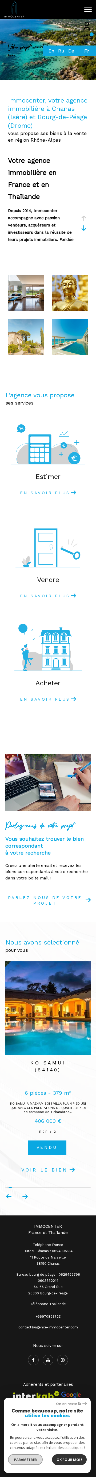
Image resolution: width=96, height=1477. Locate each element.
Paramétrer (25, 1459)
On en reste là (68, 1404)
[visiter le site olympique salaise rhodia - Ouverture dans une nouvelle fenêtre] (76, 1396)
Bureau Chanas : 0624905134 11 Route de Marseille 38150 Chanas (48, 1238)
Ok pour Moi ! (69, 1459)
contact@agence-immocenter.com (48, 1308)
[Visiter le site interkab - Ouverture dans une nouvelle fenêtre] (36, 1379)
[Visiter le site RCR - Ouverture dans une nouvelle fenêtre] (33, 1396)
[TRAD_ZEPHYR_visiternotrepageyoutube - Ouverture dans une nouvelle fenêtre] (48, 1341)
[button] (25, 1178)
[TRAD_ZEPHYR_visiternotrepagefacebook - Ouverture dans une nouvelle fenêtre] (33, 1341)
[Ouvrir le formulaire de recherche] (75, 9)
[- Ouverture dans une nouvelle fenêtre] (71, 1377)
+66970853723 (48, 1298)
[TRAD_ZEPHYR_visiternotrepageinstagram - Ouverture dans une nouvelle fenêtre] (62, 1341)
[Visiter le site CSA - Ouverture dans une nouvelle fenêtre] (17, 1396)
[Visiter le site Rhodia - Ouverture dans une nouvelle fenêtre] (47, 1396)
